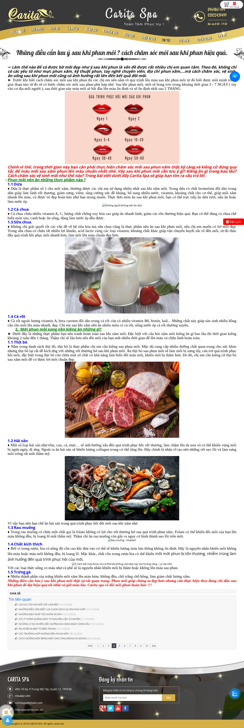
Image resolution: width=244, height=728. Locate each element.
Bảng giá (91, 30)
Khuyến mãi (110, 32)
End (154, 645)
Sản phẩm (72, 28)
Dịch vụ (54, 28)
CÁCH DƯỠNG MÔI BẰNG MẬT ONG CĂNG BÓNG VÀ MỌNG (52, 638)
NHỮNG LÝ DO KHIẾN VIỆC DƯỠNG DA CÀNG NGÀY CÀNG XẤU (54, 624)
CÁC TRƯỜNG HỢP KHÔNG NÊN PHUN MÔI (43, 633)
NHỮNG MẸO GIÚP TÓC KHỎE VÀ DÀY (40, 614)
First (90, 645)
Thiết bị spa (148, 38)
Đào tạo (129, 35)
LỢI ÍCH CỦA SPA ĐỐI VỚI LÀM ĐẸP (39, 604)
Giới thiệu (36, 29)
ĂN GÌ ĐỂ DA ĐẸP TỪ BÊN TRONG (37, 628)
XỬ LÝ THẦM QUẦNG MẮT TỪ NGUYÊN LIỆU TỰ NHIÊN (49, 619)
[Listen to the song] (6, 712)
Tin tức (166, 40)
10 (146, 645)
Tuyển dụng (204, 39)
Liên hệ (221, 36)
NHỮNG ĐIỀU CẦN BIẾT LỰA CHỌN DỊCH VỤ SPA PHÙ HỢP (52, 609)
